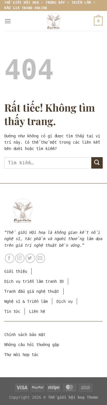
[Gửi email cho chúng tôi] (40, 258)
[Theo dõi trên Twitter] (30, 258)
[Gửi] (97, 162)
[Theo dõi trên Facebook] (9, 258)
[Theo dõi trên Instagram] (20, 258)
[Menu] (7, 21)
